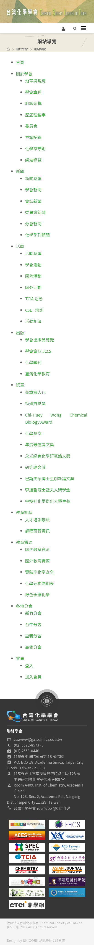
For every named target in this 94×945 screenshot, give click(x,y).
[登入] (63, 28)
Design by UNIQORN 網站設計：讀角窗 (36, 940)
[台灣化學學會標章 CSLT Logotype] (32, 715)
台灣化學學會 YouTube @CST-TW (42, 808)
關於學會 (22, 49)
